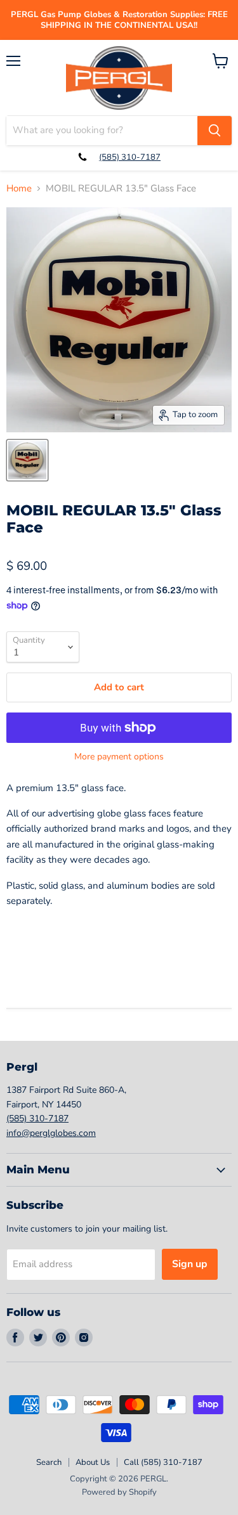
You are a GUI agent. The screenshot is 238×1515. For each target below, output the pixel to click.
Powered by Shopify (119, 1492)
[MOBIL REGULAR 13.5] (27, 460)
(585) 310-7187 (130, 157)
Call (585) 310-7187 (163, 1462)
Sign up (190, 1264)
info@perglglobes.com (51, 1133)
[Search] (214, 130)
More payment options (119, 757)
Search (49, 1462)
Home (19, 188)
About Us (93, 1462)
